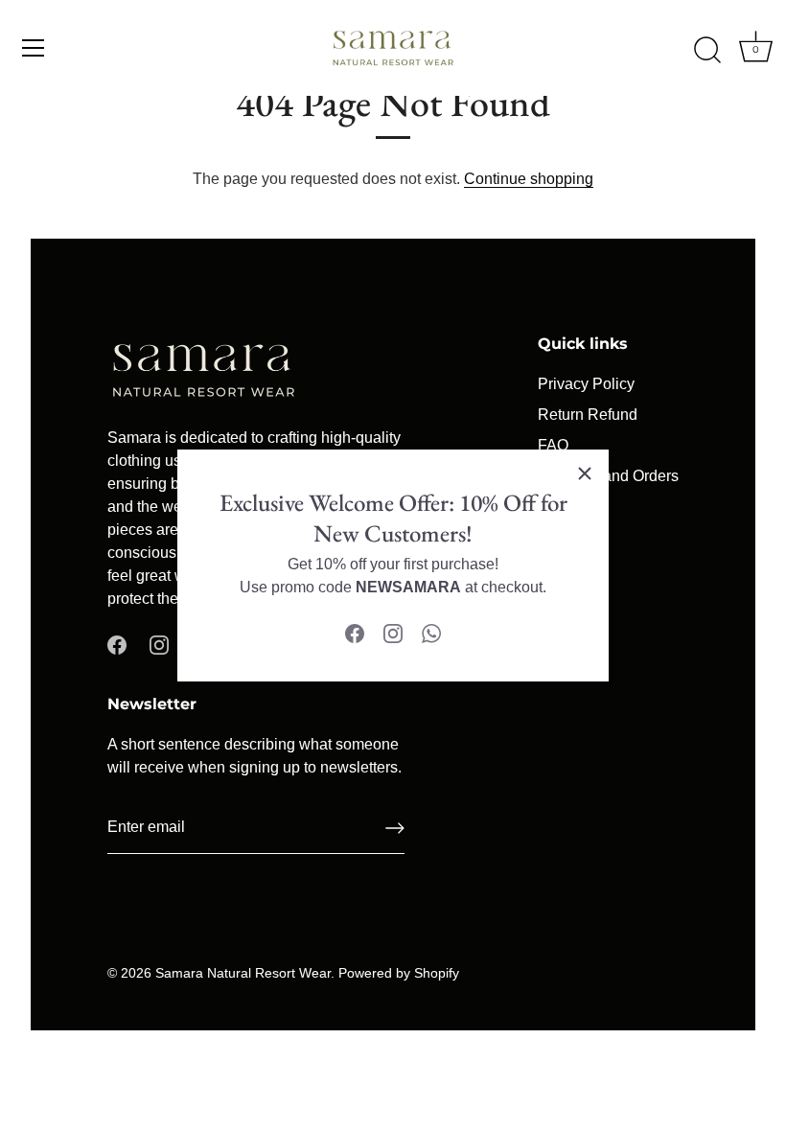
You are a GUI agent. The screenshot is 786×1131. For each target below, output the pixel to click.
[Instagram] (393, 633)
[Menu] (33, 48)
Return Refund (587, 414)
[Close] (585, 473)
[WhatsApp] (431, 633)
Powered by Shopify (398, 973)
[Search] (707, 51)
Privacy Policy (586, 384)
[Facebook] (354, 633)
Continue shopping (528, 179)
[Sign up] (395, 828)
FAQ (553, 445)
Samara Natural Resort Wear (243, 973)
